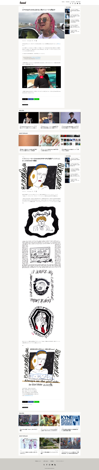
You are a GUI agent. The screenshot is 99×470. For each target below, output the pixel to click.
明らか (59, 43)
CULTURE (73, 1)
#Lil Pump (23, 101)
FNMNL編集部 (29, 40)
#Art (23, 404)
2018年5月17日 (37, 58)
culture (23, 156)
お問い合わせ (45, 461)
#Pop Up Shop (26, 404)
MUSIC (63, 1)
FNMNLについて (38, 461)
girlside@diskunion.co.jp (29, 395)
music (23, 7)
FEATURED (78, 1)
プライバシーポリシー (60, 461)
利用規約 (52, 461)
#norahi (31, 404)
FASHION (67, 1)
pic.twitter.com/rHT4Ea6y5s (36, 57)
